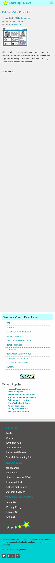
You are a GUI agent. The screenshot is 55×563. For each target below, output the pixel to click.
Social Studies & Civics (17, 336)
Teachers (11, 349)
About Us (11, 502)
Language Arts (13, 442)
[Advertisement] (27, 192)
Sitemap (10, 517)
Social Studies (13, 447)
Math (8, 323)
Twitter (5, 555)
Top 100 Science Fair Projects (22, 397)
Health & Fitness (14, 345)
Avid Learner (17, 21)
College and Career (16, 487)
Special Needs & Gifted (18, 477)
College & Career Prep (17, 363)
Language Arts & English (18, 332)
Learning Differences (17, 358)
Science (10, 327)
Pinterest (19, 555)
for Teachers (12, 468)
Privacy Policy (14, 507)
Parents (10, 367)
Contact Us (12, 512)
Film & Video (16, 24)
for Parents (12, 472)
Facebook (10, 555)
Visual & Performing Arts (18, 341)
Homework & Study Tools (18, 354)
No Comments (23, 18)
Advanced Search (15, 491)
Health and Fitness (16, 452)
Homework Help (14, 482)
